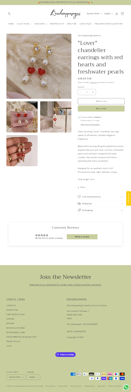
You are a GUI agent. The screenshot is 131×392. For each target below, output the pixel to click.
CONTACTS (11, 306)
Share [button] (82, 187)
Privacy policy (63, 386)
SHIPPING (10, 319)
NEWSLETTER (12, 310)
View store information (90, 125)
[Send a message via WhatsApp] (126, 387)
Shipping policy (89, 386)
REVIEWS (10, 323)
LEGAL (9, 346)
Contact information (115, 386)
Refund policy (50, 386)
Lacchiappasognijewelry (21, 386)
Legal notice (101, 386)
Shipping (93, 82)
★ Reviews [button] (128, 198)
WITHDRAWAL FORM (15, 333)
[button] (9, 13)
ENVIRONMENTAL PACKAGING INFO (21, 337)
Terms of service (76, 386)
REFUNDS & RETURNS (15, 328)
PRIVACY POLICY (13, 342)
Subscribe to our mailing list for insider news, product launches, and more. (66, 285)
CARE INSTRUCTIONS (15, 315)
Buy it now (101, 108)
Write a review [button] (82, 237)
